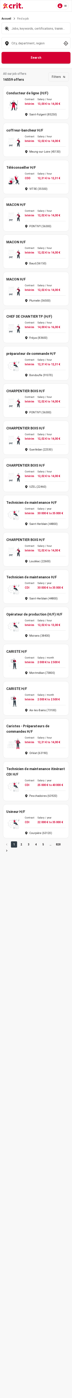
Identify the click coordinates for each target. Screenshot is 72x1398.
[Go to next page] (7, 851)
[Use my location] (66, 43)
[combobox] (35, 45)
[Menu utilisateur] (62, 6)
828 (58, 844)
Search (36, 57)
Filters (56, 77)
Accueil (6, 18)
